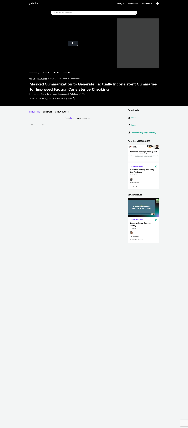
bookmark (33, 73)
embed (64, 73)
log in (72, 118)
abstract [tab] (47, 111)
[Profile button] (157, 3)
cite (54, 73)
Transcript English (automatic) (143, 132)
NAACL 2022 (144, 141)
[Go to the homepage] (33, 3)
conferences (133, 3)
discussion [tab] (34, 111)
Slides (133, 118)
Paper (133, 125)
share (45, 73)
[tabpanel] (77, 121)
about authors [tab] (62, 111)
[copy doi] (75, 98)
